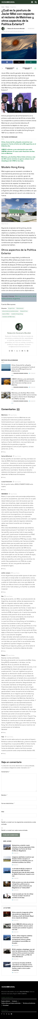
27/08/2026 (32, 373)
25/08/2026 (15, 890)
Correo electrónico (8, 803)
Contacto (14, 1001)
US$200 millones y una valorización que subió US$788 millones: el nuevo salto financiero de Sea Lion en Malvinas (18, 151)
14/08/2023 (31, 28)
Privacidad (5, 1005)
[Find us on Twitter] (4, 1014)
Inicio (2, 7)
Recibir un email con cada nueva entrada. (14, 830)
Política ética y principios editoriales (11, 1003)
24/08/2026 (15, 853)
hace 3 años (13, 415)
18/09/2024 (15, 864)
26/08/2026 (32, 401)
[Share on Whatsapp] (31, 62)
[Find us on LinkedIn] (9, 1014)
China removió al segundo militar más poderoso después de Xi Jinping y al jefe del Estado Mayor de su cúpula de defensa (23, 915)
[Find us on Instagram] (6, 1014)
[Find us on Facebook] (1, 1014)
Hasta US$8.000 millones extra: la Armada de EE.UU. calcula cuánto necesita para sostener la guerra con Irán (22, 926)
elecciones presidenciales (10, 311)
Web (2, 811)
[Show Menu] (32, 2)
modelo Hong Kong (17, 314)
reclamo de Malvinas (8, 316)
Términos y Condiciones (29, 1003)
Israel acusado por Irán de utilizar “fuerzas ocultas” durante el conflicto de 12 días (22, 895)
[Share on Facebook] (7, 62)
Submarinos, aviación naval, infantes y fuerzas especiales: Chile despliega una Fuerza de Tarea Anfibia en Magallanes (23, 848)
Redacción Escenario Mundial (16, 28)
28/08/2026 (15, 920)
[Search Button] (36, 2)
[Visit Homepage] (8, 2)
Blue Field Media (24, 991)
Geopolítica (23, 311)
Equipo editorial (5, 1001)
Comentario (5, 772)
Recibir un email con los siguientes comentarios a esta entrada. (18, 823)
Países (7, 7)
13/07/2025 (15, 900)
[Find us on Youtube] (11, 1014)
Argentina (13, 7)
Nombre (4, 795)
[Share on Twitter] (19, 62)
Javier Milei (5, 314)
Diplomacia (20, 308)
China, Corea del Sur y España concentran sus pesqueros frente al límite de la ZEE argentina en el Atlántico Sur (18, 144)
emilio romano (5, 573)
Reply (4, 451)
